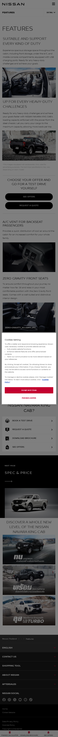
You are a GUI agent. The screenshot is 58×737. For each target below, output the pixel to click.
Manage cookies (29, 398)
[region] (29, 368)
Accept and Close (29, 390)
